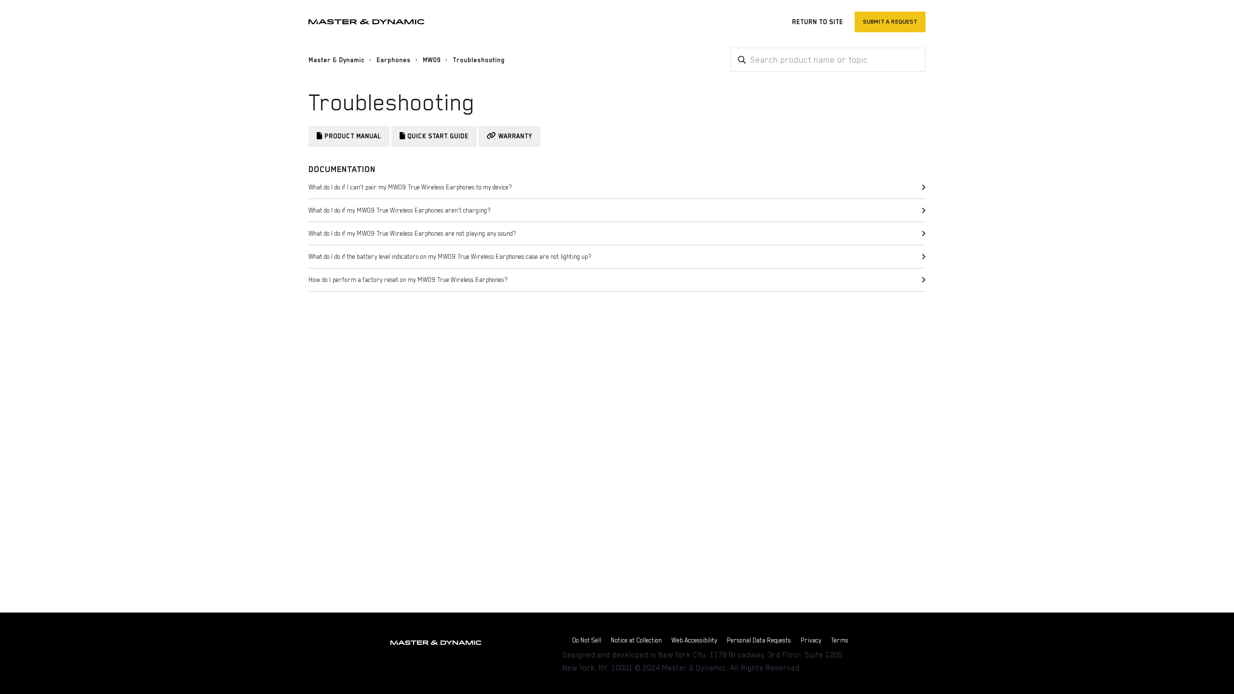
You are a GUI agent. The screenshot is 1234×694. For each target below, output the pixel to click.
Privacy (811, 640)
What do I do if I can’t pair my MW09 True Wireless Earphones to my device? (410, 187)
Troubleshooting (479, 60)
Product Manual (352, 136)
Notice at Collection (636, 640)
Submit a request (890, 21)
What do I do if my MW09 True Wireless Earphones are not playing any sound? (412, 233)
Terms (839, 640)
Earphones (393, 60)
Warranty (515, 136)
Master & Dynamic (336, 60)
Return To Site (817, 22)
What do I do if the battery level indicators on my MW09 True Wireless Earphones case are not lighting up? (449, 256)
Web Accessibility (694, 640)
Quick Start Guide (438, 136)
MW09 (432, 60)
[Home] (366, 22)
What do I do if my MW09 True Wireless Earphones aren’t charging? (399, 210)
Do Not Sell (586, 640)
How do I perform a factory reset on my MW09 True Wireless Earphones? (408, 279)
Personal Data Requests (759, 640)
